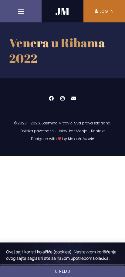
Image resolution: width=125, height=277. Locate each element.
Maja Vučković (81, 138)
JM (62, 11)
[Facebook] (51, 98)
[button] (21, 11)
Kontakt (98, 131)
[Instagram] (62, 98)
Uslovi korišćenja (72, 131)
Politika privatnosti (37, 131)
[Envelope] (74, 98)
